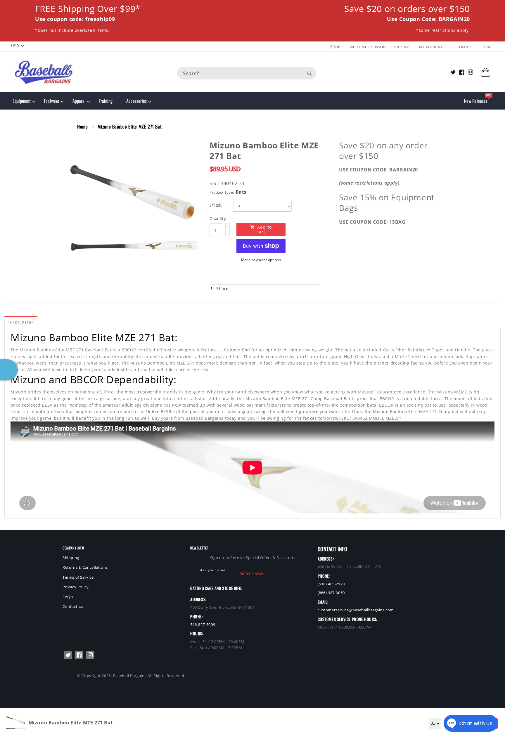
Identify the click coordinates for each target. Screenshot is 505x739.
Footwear (51, 100)
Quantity (218, 218)
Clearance (463, 47)
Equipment (22, 100)
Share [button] (222, 288)
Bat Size (216, 205)
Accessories (136, 100)
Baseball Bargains (130, 675)
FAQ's (68, 596)
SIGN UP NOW (251, 573)
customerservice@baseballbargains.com (356, 610)
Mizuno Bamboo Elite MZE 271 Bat (130, 126)
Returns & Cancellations (85, 567)
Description (21, 322)
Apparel (79, 100)
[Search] (309, 73)
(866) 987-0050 (331, 592)
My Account (431, 47)
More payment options (261, 259)
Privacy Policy (76, 586)
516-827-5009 (202, 624)
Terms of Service (78, 577)
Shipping (71, 557)
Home (82, 126)
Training (106, 100)
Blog (487, 47)
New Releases (475, 100)
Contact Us (73, 606)
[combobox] (246, 73)
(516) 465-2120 (331, 584)
